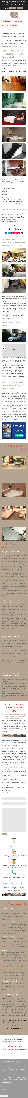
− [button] (3, 348)
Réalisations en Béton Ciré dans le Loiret (14, 884)
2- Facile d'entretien (8, 922)
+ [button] (3, 346)
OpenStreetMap (11, 357)
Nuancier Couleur (10, 1061)
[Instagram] (15, 233)
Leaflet (5, 357)
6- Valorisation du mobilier (11, 981)
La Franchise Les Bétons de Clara (18, 1063)
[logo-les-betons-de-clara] (14, 15)
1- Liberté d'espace (8, 908)
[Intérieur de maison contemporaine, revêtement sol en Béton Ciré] (5, 894)
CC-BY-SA (16, 357)
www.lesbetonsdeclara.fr (14, 718)
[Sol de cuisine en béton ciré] (11, 894)
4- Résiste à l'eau (7, 950)
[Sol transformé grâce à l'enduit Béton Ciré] (17, 894)
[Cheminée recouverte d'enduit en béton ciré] (24, 894)
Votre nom (4, 795)
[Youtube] (18, 233)
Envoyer (4, 834)
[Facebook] (6, 233)
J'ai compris (12, 8)
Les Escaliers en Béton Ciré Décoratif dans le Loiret (11, 674)
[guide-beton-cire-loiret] (14, 430)
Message (4, 807)
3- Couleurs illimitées (9, 936)
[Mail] (22, 233)
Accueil (3, 1061)
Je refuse (20, 8)
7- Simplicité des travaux (10, 994)
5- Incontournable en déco (11, 970)
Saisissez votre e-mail (7, 801)
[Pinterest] (12, 233)
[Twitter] (9, 233)
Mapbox (24, 357)
